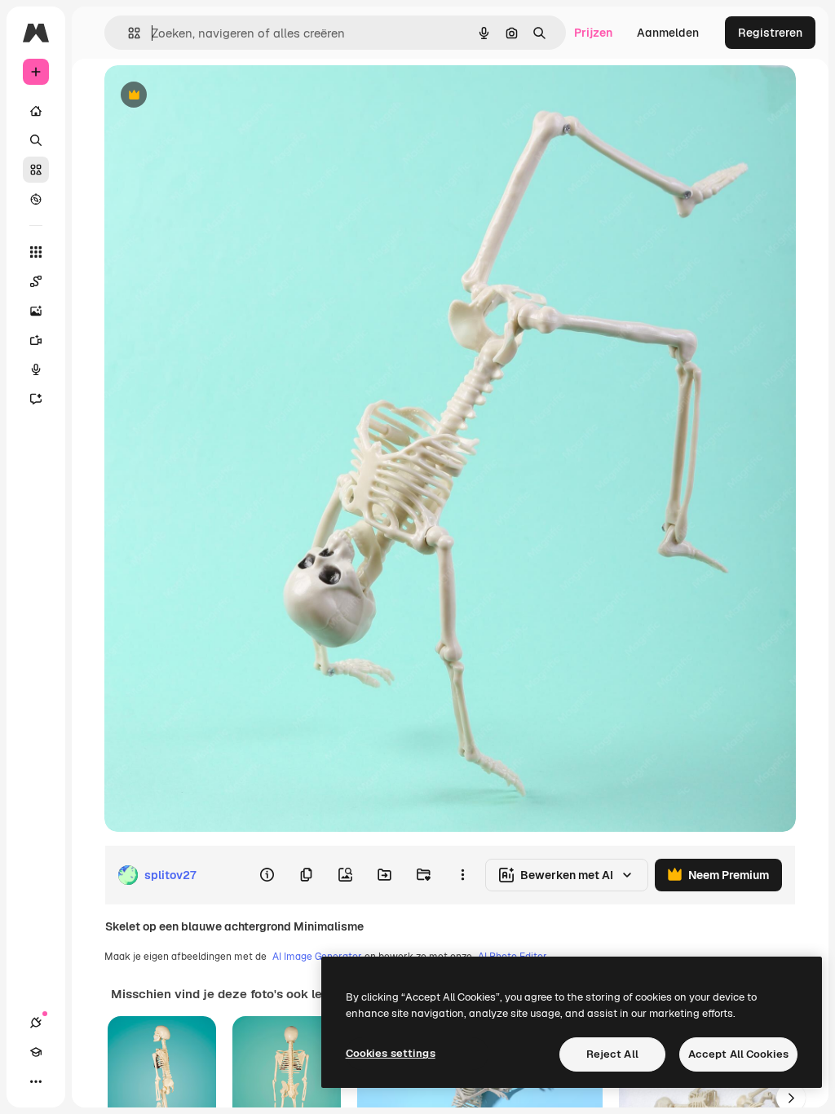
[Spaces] (36, 281)
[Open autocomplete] (127, 33)
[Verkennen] (36, 199)
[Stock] (36, 170)
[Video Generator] (36, 340)
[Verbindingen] (36, 1023)
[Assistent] (36, 399)
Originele (211, 96)
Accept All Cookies (738, 1054)
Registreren (770, 32)
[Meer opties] (462, 875)
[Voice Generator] (36, 369)
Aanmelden (668, 32)
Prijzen (593, 32)
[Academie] (36, 1052)
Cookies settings (390, 1053)
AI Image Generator (317, 956)
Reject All (612, 1054)
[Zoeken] (36, 140)
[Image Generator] (36, 311)
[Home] (36, 111)
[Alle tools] (36, 252)
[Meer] (36, 1081)
